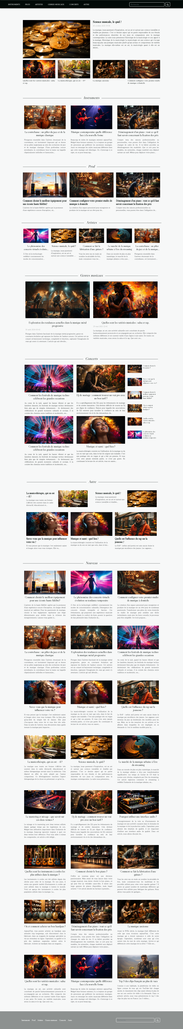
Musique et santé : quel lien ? (100, 446)
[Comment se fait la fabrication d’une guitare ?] (91, 235)
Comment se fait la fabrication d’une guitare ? (91, 248)
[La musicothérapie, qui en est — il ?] (74, 69)
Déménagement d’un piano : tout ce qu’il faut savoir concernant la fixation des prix (138, 133)
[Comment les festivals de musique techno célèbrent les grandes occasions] (49, 378)
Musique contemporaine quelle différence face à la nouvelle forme (91, 133)
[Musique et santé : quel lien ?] (101, 430)
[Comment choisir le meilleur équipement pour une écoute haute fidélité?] (45, 184)
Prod (27, 4)
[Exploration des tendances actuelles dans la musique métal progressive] (57, 299)
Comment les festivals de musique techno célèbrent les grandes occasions (48, 397)
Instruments (14, 4)
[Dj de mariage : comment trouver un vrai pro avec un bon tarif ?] (101, 378)
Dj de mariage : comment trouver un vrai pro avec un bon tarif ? (101, 397)
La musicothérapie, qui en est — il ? (71, 80)
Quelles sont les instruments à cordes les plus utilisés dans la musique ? (45, 873)
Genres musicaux (56, 4)
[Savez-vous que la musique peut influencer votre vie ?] (135, 382)
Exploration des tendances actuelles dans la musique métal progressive (58, 324)
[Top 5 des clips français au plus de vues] (138, 966)
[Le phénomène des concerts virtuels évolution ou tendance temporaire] (36, 235)
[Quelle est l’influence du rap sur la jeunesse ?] (136, 523)
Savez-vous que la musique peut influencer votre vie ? (150, 381)
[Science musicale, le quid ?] (56, 39)
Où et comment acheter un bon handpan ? (148, 407)
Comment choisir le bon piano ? (149, 367)
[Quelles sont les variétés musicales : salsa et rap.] (39, 69)
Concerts (73, 4)
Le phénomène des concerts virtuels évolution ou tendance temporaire (36, 249)
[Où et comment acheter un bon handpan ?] (135, 408)
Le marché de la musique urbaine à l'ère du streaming (119, 248)
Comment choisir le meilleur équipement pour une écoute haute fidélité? (45, 202)
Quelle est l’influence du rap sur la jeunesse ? (138, 708)
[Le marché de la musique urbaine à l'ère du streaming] (119, 235)
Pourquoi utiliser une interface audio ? (138, 816)
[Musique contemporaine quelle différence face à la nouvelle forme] (91, 117)
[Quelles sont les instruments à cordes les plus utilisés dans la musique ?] (45, 856)
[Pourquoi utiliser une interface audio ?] (138, 801)
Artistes (39, 4)
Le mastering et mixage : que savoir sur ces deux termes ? (45, 818)
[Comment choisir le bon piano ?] (135, 369)
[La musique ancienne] (109, 69)
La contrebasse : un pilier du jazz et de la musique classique (45, 133)
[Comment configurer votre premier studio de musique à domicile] (144, 69)
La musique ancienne (101, 80)
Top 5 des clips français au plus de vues (138, 981)
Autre (86, 4)
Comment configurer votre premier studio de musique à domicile (144, 81)
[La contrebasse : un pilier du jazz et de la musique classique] (45, 117)
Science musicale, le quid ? (107, 22)
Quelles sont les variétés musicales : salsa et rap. (39, 81)
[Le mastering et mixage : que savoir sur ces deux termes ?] (45, 801)
